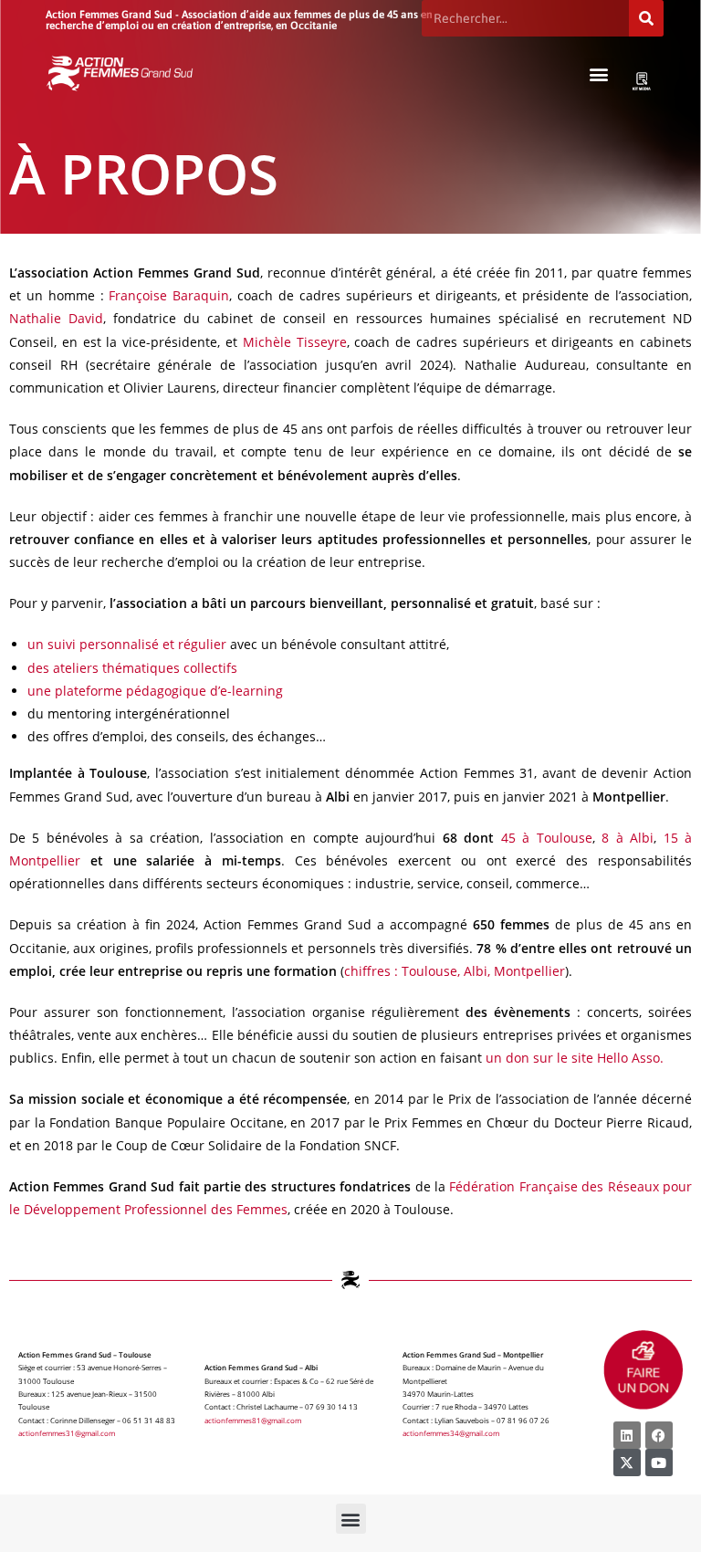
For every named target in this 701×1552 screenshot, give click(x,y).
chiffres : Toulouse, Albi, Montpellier (454, 971)
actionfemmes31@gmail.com (66, 1433)
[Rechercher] (646, 18)
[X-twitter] (627, 1462)
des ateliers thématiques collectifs (132, 667)
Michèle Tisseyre (295, 342)
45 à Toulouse (546, 837)
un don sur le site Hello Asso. (575, 1057)
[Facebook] (659, 1435)
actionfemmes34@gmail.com (451, 1433)
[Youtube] (659, 1462)
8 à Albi (628, 837)
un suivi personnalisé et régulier (126, 644)
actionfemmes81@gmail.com (252, 1420)
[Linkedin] (627, 1435)
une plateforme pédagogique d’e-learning (155, 690)
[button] (599, 73)
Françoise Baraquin (169, 295)
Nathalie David (56, 318)
